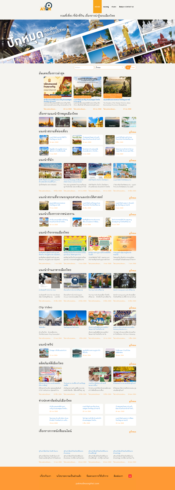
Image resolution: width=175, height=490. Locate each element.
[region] (87, 41)
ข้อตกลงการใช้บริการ (97, 476)
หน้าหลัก (97, 7)
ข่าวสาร (114, 7)
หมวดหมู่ (106, 7)
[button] (3, 41)
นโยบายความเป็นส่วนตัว (69, 476)
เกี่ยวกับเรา (45, 476)
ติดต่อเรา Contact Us (126, 7)
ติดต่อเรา (118, 476)
